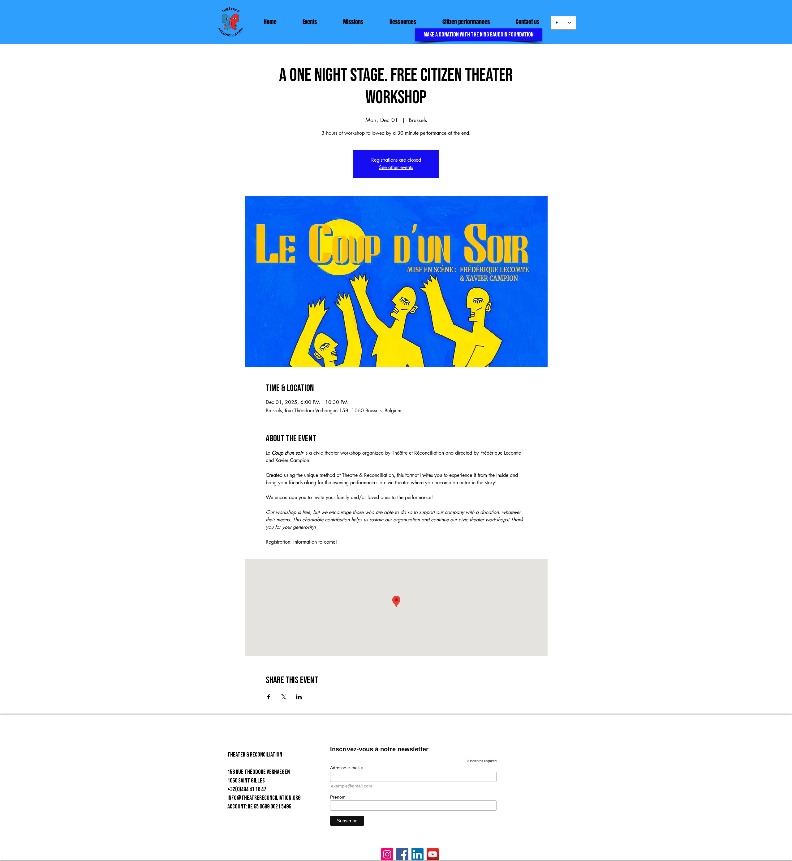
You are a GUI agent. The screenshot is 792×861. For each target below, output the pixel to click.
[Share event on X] (284, 696)
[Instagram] (387, 854)
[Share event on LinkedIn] (299, 696)
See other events (396, 167)
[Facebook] (402, 854)
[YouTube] (433, 854)
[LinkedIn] (417, 854)
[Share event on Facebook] (269, 696)
